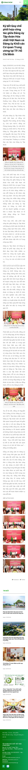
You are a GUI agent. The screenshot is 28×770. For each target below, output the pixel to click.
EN (20, 2)
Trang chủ (5, 257)
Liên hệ (4, 737)
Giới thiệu (4, 732)
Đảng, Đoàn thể (14, 257)
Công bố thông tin (18, 734)
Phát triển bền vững (7, 734)
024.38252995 (6, 754)
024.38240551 (15, 752)
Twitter (23, 579)
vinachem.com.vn (13, 759)
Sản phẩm (15, 732)
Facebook (16, 579)
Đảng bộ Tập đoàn (8, 259)
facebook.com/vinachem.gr (10, 762)
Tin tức (10, 732)
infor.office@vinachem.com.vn (11, 757)
